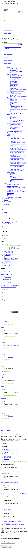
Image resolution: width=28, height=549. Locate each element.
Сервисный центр (8, 198)
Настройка (10, 195)
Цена (14, 287)
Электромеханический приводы (18, 96)
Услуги (5, 183)
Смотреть (6, 321)
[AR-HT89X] (7, 277)
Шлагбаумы (13, 95)
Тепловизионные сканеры (17, 126)
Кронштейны (13, 86)
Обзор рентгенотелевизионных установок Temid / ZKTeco (14, 493)
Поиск (5, 10)
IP (10, 119)
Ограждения (13, 107)
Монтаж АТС (10, 188)
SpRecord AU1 (3, 339)
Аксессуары (13, 128)
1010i (2, 362)
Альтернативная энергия (16, 75)
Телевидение (10, 172)
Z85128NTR (4, 274)
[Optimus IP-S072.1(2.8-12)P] (11, 282)
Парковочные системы (16, 93)
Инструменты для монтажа (17, 91)
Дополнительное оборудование (18, 109)
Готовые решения (8, 202)
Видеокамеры (13, 81)
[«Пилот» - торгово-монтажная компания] (13, 18)
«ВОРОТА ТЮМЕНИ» (10, 453)
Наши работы (7, 201)
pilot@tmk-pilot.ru (8, 24)
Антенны (12, 173)
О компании (7, 449)
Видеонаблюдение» (9, 251)
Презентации (7, 63)
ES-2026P (2, 386)
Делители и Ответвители (16, 179)
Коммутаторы (13, 85)
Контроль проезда (11, 92)
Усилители (13, 177)
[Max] (5, 212)
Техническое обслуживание (14, 197)
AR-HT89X (4, 280)
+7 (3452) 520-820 (8, 30)
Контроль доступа (11, 98)
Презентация (7, 33)
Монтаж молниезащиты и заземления (17, 191)
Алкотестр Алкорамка (16, 112)
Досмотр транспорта (15, 127)
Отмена (9, 546)
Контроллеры (13, 100)
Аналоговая (13, 117)
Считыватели (13, 102)
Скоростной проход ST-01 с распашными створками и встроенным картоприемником (18, 161)
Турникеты (13, 105)
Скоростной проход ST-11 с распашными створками (17, 157)
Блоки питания (14, 84)
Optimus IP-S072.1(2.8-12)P (8, 285)
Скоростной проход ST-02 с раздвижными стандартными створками (17, 144)
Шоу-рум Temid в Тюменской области (9, 482)
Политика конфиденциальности (12, 521)
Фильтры (12, 174)
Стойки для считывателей (17, 106)
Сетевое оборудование (16, 71)
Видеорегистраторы (15, 77)
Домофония (10, 114)
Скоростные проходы (12, 137)
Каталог (6, 65)
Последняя (6, 300)
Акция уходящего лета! (6, 470)
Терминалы (13, 70)
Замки (11, 110)
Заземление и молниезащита (14, 131)
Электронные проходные (16, 113)
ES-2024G (3, 327)
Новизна (10, 287)
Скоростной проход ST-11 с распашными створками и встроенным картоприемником (18, 148)
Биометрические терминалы (17, 99)
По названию (4, 287)
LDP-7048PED (3, 374)
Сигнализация (10, 134)
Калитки (12, 103)
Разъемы (12, 181)
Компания (6, 235)
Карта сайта (7, 523)
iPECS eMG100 (4, 409)
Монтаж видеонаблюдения (14, 184)
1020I (2, 421)
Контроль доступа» (9, 254)
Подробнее (3, 443)
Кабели (12, 180)
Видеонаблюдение (12, 74)
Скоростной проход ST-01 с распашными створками (17, 170)
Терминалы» (12, 247)
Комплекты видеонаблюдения (18, 89)
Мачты (12, 176)
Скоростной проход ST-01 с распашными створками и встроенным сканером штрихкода (17, 165)
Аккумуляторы (14, 82)
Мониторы (13, 88)
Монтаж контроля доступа (14, 190)
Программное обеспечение (14, 133)
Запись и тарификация (16, 72)
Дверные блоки (14, 121)
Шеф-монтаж (10, 193)
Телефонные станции (15, 68)
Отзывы (6, 452)
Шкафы (9, 135)
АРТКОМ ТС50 (4, 350)
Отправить (3, 546)
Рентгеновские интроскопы (17, 130)
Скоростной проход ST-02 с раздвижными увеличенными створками (18, 140)
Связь (8, 67)
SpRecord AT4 (3, 398)
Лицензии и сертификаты (10, 450)
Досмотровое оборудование (14, 123)
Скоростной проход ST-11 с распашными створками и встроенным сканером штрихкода (17, 153)
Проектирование (11, 194)
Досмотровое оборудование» (11, 257)
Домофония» (7, 255)
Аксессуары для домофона (17, 120)
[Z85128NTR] (7, 271)
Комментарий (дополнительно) (9, 542)
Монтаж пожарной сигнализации (16, 187)
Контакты (6, 204)
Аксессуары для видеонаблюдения (15, 79)
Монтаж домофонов (12, 186)
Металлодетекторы (15, 124)
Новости (6, 200)
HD (11, 116)
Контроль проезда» (9, 252)
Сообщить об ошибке (6, 547)
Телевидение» (7, 265)
